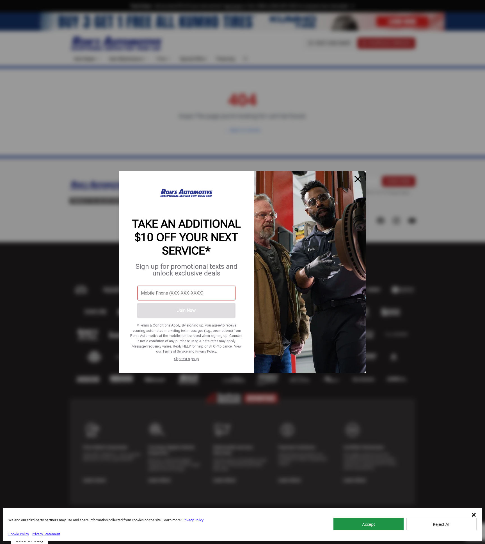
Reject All (441, 524)
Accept (368, 524)
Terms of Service (174, 351)
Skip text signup (186, 359)
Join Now (186, 310)
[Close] (358, 179)
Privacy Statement (46, 534)
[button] (474, 515)
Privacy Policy (205, 351)
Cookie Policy (18, 534)
